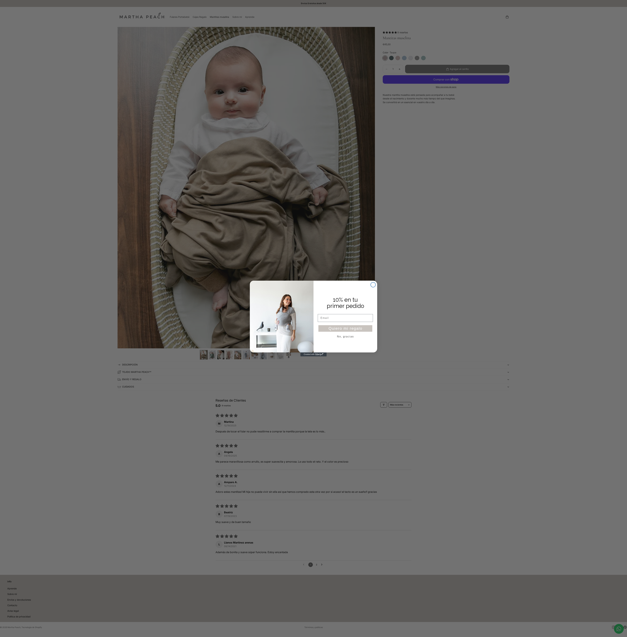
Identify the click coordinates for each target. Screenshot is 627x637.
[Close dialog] (373, 284)
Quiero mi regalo (345, 328)
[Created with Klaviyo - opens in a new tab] (313, 354)
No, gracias (345, 336)
